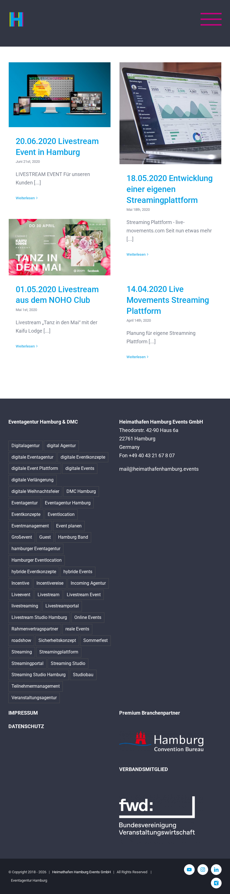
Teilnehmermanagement (36, 686)
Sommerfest (95, 640)
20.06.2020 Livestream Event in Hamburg (60, 95)
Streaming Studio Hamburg (39, 674)
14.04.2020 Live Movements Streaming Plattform (168, 300)
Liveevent (21, 594)
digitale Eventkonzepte (83, 457)
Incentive (20, 583)
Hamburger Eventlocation (37, 560)
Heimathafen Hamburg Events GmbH (81, 872)
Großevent (22, 537)
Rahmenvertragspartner (35, 629)
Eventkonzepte (26, 514)
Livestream (48, 594)
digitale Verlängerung (33, 480)
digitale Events (79, 468)
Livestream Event (84, 594)
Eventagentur (25, 503)
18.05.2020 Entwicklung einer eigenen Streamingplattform (170, 113)
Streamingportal (27, 663)
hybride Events (77, 571)
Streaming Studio (68, 663)
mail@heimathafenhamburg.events (159, 469)
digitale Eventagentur (32, 457)
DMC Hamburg (81, 491)
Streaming (22, 652)
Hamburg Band (73, 537)
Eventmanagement (30, 526)
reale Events (77, 629)
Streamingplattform (58, 652)
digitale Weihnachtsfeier (35, 491)
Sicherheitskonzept (57, 640)
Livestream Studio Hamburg (39, 617)
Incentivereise (49, 583)
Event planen (69, 526)
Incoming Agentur (88, 583)
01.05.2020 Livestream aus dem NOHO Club (60, 247)
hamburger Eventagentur (36, 548)
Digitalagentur (26, 445)
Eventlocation (61, 514)
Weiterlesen (25, 198)
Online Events (87, 617)
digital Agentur (61, 445)
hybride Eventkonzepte (34, 571)
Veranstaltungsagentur (34, 697)
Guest (45, 537)
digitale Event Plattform (35, 468)
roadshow (21, 640)
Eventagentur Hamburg (68, 503)
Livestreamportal (62, 606)
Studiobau (83, 674)
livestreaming (25, 606)
